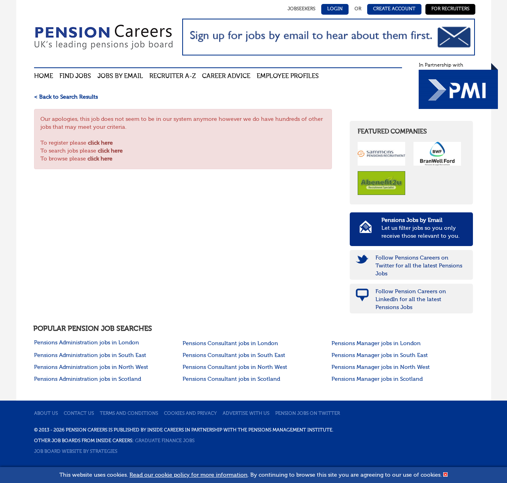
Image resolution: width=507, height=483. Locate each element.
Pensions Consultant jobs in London (230, 343)
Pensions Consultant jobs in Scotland (231, 379)
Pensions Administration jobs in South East (90, 355)
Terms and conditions (129, 413)
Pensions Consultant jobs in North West (235, 367)
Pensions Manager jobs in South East (380, 355)
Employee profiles (288, 76)
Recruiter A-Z (172, 76)
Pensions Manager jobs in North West (381, 367)
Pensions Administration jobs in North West (91, 367)
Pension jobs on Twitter (307, 413)
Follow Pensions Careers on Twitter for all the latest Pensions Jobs (418, 266)
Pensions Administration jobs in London (86, 343)
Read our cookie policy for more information (189, 475)
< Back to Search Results (66, 97)
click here (100, 143)
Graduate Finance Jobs (164, 441)
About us (46, 413)
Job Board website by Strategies (75, 451)
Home (43, 76)
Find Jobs (75, 76)
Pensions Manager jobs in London (376, 343)
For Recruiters (450, 9)
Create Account (394, 9)
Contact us (79, 413)
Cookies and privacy (190, 413)
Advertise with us (246, 413)
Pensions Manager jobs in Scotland (377, 379)
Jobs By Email (120, 76)
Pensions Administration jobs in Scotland (87, 379)
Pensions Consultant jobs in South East (234, 355)
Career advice (226, 76)
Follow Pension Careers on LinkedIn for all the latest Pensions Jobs (410, 299)
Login (335, 9)
